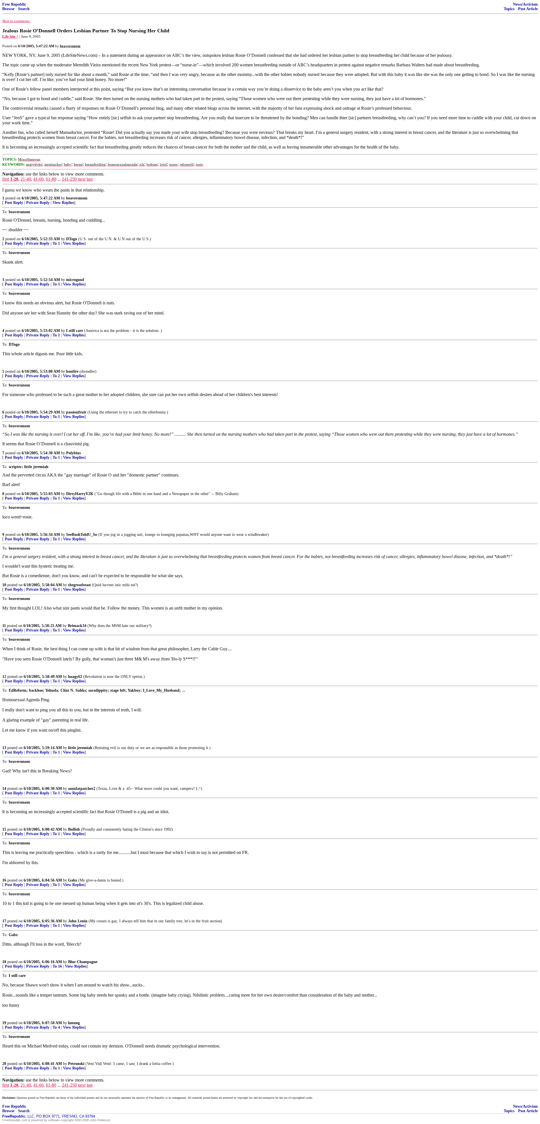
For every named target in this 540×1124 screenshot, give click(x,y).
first (5, 179)
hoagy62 (75, 677)
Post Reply (14, 203)
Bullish (74, 829)
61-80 (51, 179)
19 (4, 1023)
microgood (75, 280)
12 (4, 677)
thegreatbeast (79, 585)
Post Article (528, 9)
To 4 (56, 1027)
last (90, 179)
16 (4, 880)
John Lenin (77, 921)
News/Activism (525, 4)
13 (4, 748)
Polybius (73, 453)
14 (4, 788)
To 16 (57, 966)
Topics (509, 9)
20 (4, 1064)
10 (4, 585)
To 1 (56, 243)
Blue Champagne (82, 962)
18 (4, 962)
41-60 (38, 179)
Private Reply (38, 203)
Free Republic (14, 4)
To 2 (56, 376)
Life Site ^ (10, 36)
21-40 (26, 179)
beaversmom (76, 198)
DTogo (71, 239)
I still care (74, 331)
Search (24, 9)
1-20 (14, 179)
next (82, 179)
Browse (8, 9)
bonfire (72, 371)
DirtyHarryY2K (79, 494)
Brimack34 (77, 626)
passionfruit (76, 412)
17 (4, 921)
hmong (74, 1023)
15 (4, 829)
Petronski (76, 1064)
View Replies (63, 203)
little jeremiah (80, 748)
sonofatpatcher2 (81, 788)
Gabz (72, 880)
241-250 (69, 179)
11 (4, 626)
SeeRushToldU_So (81, 534)
